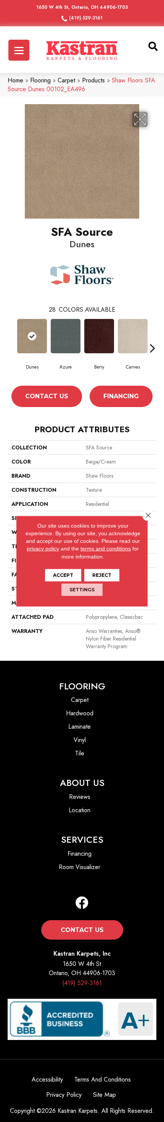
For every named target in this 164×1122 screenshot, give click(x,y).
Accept (63, 575)
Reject (101, 575)
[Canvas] (133, 336)
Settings (82, 589)
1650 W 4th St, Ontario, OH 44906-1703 (82, 7)
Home (15, 80)
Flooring (40, 80)
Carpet (66, 80)
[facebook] (82, 903)
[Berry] (99, 336)
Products (93, 80)
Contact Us (46, 396)
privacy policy (43, 549)
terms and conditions (105, 549)
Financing (121, 396)
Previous (11, 348)
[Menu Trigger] (18, 50)
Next (152, 348)
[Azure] (65, 336)
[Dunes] (32, 336)
